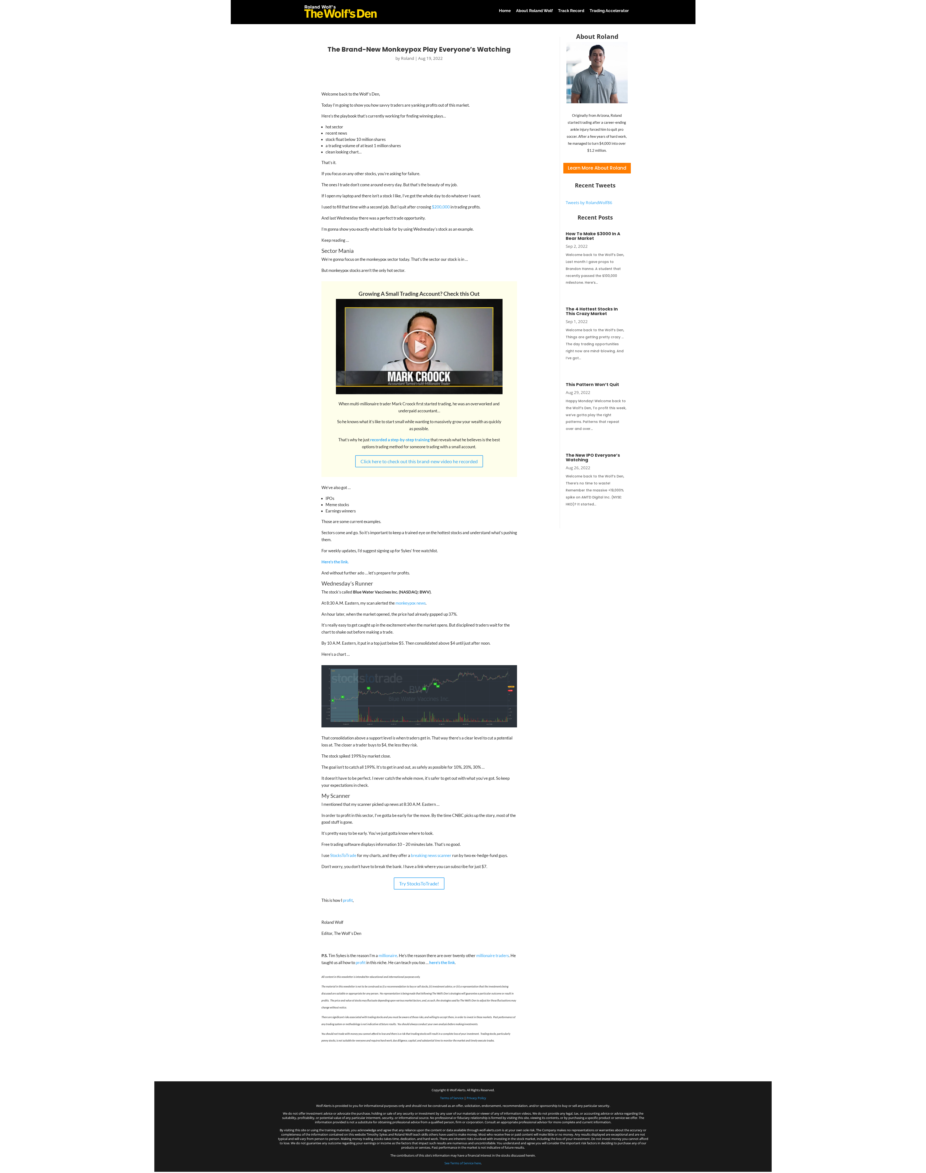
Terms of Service (451, 1098)
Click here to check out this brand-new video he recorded (419, 461)
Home (505, 10)
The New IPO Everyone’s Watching (593, 457)
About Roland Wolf (534, 10)
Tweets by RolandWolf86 (589, 202)
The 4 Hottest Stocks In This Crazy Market (592, 311)
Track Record (571, 10)
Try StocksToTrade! (419, 883)
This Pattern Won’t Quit (592, 384)
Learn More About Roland (597, 168)
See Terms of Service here (462, 1163)
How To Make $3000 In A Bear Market (593, 236)
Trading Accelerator (609, 10)
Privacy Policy (476, 1098)
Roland (407, 58)
